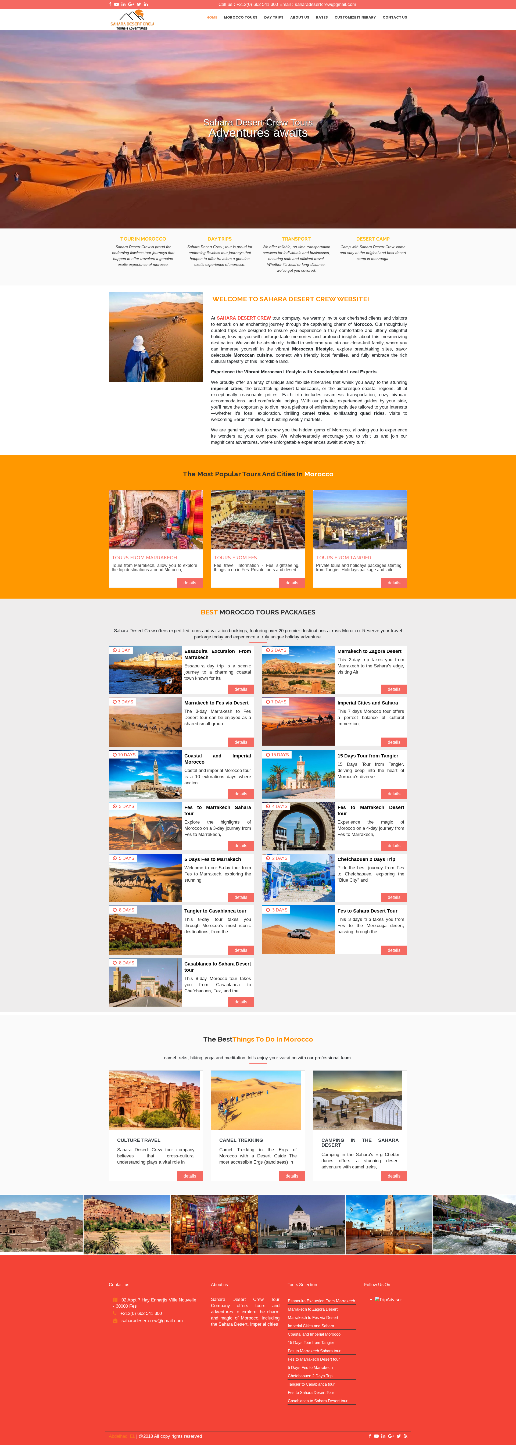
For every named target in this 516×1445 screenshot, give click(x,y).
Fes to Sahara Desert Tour (367, 911)
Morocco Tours (240, 17)
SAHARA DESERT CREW (244, 318)
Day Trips (274, 17)
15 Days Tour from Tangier (368, 756)
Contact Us (395, 17)
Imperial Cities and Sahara (368, 703)
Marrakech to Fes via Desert (216, 703)
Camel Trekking (241, 1140)
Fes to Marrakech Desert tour (314, 1359)
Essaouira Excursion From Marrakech (321, 1301)
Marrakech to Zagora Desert (370, 651)
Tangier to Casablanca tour (215, 911)
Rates (322, 17)
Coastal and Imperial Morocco (314, 1334)
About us (299, 17)
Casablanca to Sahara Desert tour (317, 1400)
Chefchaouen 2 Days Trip (366, 859)
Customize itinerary (355, 17)
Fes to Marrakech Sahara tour (314, 1351)
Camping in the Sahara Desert (360, 1142)
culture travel (138, 1140)
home (211, 17)
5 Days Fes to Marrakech (212, 859)
